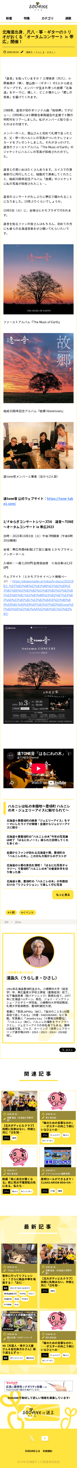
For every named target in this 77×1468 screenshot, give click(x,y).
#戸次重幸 (8, 1304)
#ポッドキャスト (16, 1358)
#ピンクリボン (47, 1140)
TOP (6, 921)
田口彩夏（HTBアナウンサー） (19, 1339)
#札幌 (17, 1299)
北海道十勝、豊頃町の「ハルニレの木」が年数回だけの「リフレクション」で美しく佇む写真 (37, 883)
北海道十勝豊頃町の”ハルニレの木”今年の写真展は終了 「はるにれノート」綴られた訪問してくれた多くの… (37, 839)
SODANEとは (32, 1451)
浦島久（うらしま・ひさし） (41, 52)
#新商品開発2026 (10, 1293)
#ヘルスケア (55, 1135)
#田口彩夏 (30, 1358)
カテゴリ (47, 18)
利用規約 (47, 1451)
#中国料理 (8, 1299)
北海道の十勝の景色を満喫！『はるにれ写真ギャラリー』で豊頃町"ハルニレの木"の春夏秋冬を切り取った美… (37, 868)
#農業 (60, 1191)
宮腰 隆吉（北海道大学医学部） (20, 1119)
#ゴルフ (32, 1293)
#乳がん (66, 1135)
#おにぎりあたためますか (20, 1288)
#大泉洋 (25, 1299)
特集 (27, 18)
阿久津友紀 (51, 1117)
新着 (9, 18)
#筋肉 (14, 1138)
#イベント (27, 912)
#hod (17, 1304)
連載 (68, 18)
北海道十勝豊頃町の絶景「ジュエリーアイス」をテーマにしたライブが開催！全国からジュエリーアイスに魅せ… (38, 823)
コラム (18, 921)
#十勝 (11, 912)
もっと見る (63, 895)
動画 (5, 1288)
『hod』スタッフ (15, 1270)
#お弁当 (23, 1293)
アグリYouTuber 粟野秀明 (58, 1173)
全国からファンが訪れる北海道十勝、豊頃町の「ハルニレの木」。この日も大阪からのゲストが (37, 854)
